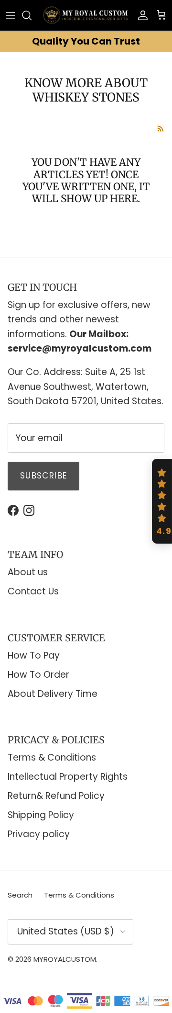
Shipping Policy (41, 814)
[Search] (31, 15)
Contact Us (33, 591)
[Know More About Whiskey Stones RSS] (160, 128)
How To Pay (34, 655)
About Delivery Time (52, 693)
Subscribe (43, 475)
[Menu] (10, 15)
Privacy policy (39, 834)
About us (28, 572)
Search (20, 895)
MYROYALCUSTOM (64, 959)
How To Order (38, 674)
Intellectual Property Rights (68, 776)
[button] (162, 501)
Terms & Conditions (52, 757)
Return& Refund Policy (56, 795)
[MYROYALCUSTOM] (86, 15)
